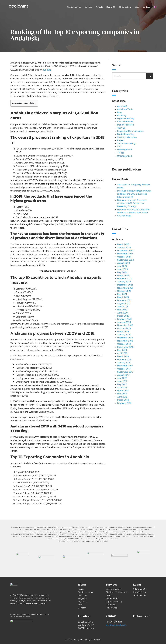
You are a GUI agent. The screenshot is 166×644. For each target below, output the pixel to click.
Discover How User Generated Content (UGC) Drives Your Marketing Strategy (132, 203)
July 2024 (122, 266)
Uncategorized (124, 149)
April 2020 (122, 312)
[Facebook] (135, 623)
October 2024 (124, 256)
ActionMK (122, 106)
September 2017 (125, 372)
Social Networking (126, 143)
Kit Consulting (125, 6)
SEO (119, 146)
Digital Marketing (125, 118)
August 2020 (123, 303)
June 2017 (122, 381)
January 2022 (124, 281)
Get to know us (74, 6)
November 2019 (125, 325)
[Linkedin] (147, 623)
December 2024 (125, 250)
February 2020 (124, 319)
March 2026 (123, 244)
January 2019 (123, 334)
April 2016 (122, 396)
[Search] (149, 76)
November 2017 (125, 365)
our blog (47, 69)
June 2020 (122, 306)
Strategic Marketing (127, 137)
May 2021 (122, 294)
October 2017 (124, 368)
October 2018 (124, 344)
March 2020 (123, 316)
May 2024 (122, 272)
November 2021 (125, 288)
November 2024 (125, 253)
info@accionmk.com (116, 625)
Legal (137, 584)
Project (120, 140)
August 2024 (123, 263)
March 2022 (123, 275)
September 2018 (125, 347)
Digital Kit (110, 6)
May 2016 (122, 393)
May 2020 (122, 309)
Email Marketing (125, 121)
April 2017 (122, 387)
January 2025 (124, 247)
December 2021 (125, 284)
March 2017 (123, 390)
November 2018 (125, 340)
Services (88, 6)
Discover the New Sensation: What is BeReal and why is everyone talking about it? (134, 193)
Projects (99, 6)
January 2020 (124, 322)
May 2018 (122, 350)
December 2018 (125, 337)
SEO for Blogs (124, 215)
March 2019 (123, 331)
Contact (146, 6)
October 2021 (124, 291)
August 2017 (123, 375)
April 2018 (122, 353)
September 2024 (125, 260)
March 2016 (123, 400)
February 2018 (124, 359)
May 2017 (122, 384)
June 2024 (122, 269)
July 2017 (122, 378)
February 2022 (124, 278)
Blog (137, 6)
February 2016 (124, 403)
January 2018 (123, 362)
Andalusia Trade (125, 109)
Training (121, 128)
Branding (121, 115)
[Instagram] (141, 623)
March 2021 (123, 297)
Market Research (125, 124)
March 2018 (123, 356)
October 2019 (124, 328)
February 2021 (124, 300)
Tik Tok (121, 152)
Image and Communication (130, 131)
